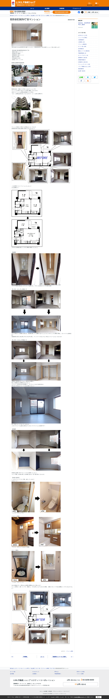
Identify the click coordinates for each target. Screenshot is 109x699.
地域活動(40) (81, 68)
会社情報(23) (81, 48)
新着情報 (62, 8)
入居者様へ (34, 673)
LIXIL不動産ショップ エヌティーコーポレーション (34, 680)
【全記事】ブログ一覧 (35, 15)
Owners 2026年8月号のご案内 (84, 23)
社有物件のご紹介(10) (82, 62)
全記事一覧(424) (81, 71)
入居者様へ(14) (81, 42)
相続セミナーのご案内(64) (83, 50)
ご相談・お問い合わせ (92, 12)
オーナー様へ (13, 671)
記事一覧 (42, 656)
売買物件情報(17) (82, 59)
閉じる (98, 697)
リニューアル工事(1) (82, 37)
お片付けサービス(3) (82, 35)
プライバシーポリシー (58, 691)
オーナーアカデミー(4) (83, 55)
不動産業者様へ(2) (82, 53)
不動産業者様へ (57, 673)
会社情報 (12, 673)
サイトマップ (66, 691)
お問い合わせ (81, 684)
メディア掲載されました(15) (84, 66)
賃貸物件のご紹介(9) (82, 57)
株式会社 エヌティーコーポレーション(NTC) (19, 15)
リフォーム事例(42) (82, 44)
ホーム (32, 8)
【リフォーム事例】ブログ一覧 (47, 15)
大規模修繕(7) (81, 39)
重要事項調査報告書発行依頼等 (61, 12)
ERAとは (56, 671)
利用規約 (50, 691)
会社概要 (47, 8)
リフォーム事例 (69, 651)
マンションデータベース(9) (84, 64)
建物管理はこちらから (47, 12)
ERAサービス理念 (81, 671)
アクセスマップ (35, 671)
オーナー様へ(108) (82, 46)
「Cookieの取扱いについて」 (79, 697)
